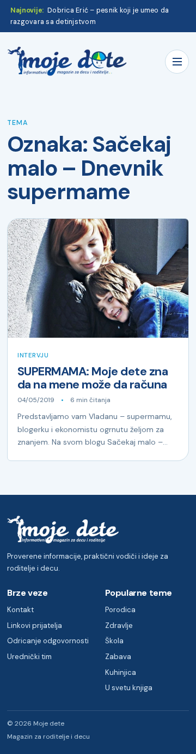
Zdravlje (119, 625)
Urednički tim (29, 656)
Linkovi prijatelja (34, 625)
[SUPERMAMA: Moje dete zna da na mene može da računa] (98, 278)
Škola (114, 640)
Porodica (120, 609)
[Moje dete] (67, 61)
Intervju (33, 355)
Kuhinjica (120, 672)
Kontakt (20, 609)
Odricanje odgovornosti (48, 640)
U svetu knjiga (128, 687)
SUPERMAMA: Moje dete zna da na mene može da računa (92, 378)
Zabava (118, 656)
